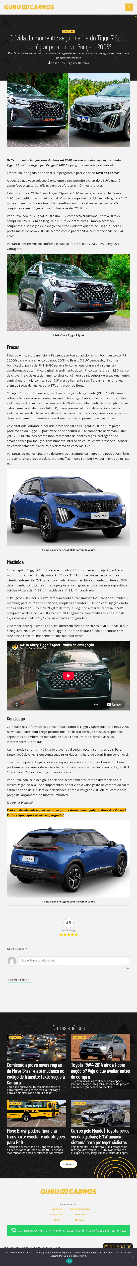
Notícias (15, 1037)
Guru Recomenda (80, 1209)
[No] (132, 1257)
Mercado (80, 1214)
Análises (68, 31)
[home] (29, 7)
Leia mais (68, 1164)
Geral (57, 1220)
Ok (69, 1261)
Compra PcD (57, 1214)
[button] (129, 7)
